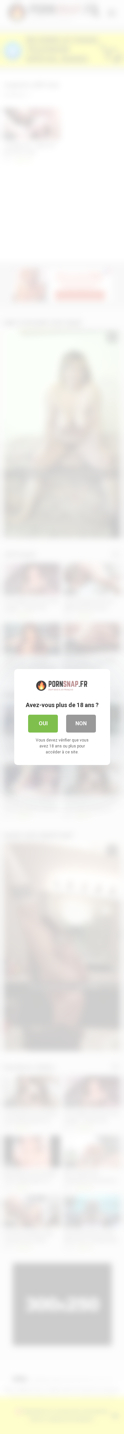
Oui (43, 723)
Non (81, 723)
